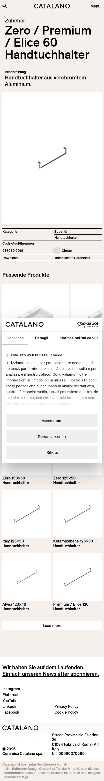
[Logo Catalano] (20, 727)
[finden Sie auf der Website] (4, 6)
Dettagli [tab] (41, 338)
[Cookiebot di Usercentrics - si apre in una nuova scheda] (77, 324)
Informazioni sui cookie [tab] (78, 338)
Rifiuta (52, 452)
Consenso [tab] (15, 338)
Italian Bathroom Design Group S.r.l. (28, 769)
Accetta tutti (52, 421)
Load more (52, 625)
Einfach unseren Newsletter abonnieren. (50, 673)
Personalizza (49, 436)
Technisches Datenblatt (72, 258)
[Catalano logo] (52, 6)
